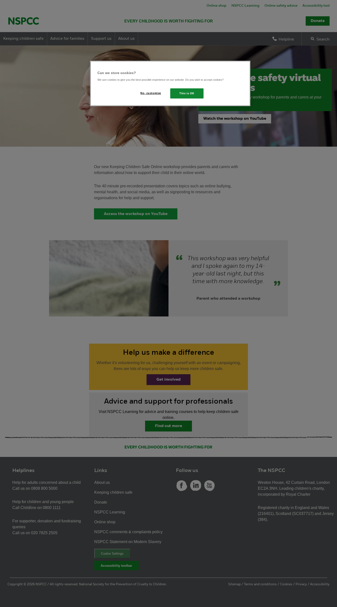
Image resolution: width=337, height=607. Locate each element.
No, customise (150, 93)
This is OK (186, 93)
